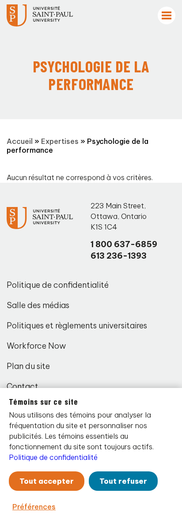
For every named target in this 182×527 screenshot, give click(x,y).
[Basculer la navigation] (166, 15)
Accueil (20, 141)
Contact (22, 386)
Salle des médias (38, 305)
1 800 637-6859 (124, 244)
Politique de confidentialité (58, 285)
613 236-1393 (119, 256)
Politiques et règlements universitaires (77, 325)
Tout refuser (123, 481)
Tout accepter (46, 481)
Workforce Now (36, 346)
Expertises (60, 141)
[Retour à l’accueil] (40, 15)
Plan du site (28, 366)
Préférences (34, 506)
